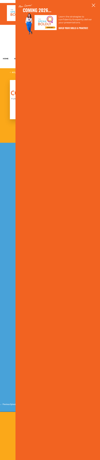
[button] (93, 5)
